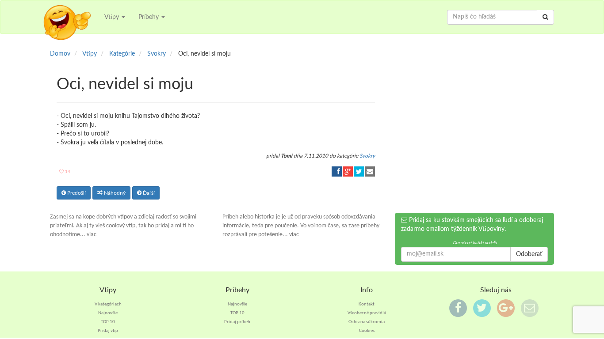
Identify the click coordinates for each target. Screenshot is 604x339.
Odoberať (529, 254)
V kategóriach (108, 304)
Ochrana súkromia (366, 322)
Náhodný (114, 193)
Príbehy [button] (149, 17)
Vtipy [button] (112, 17)
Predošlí (76, 193)
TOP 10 (108, 322)
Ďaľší (148, 193)
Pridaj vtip (108, 330)
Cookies (367, 330)
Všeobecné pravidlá (367, 313)
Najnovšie (108, 313)
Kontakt (367, 304)
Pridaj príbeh (237, 322)
